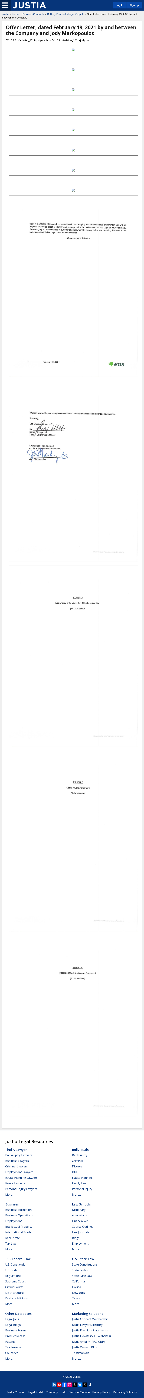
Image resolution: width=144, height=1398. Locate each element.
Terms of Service (79, 1392)
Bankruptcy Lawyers (18, 1155)
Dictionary (79, 1210)
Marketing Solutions (87, 1314)
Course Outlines (82, 1227)
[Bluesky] (80, 1384)
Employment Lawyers (19, 1172)
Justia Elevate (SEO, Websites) (91, 1336)
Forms (15, 14)
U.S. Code (11, 1270)
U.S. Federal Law (18, 1259)
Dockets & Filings (16, 1298)
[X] (85, 1384)
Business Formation (18, 1210)
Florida (76, 1287)
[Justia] (29, 5)
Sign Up (134, 5)
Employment (13, 1221)
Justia (5, 14)
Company (52, 1392)
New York (78, 1293)
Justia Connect (16, 1392)
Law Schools (81, 1204)
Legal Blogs (13, 1325)
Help (63, 1392)
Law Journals (80, 1232)
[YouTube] (59, 1384)
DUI (74, 1172)
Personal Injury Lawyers (21, 1189)
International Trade (18, 1232)
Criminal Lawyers (16, 1166)
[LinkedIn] (54, 1384)
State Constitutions (84, 1264)
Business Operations (19, 1215)
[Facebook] (64, 1384)
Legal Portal (35, 1392)
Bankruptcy (79, 1155)
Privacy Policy (101, 1392)
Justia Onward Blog (84, 1347)
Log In (119, 5)
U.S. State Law (83, 1259)
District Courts (14, 1293)
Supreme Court (15, 1281)
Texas (76, 1298)
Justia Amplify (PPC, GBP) (88, 1342)
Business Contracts (33, 14)
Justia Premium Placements (90, 1330)
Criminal (77, 1161)
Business (12, 1204)
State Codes (80, 1270)
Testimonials (80, 1353)
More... (9, 1194)
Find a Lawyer (16, 1150)
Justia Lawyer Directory (87, 1325)
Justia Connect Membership (90, 1319)
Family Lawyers (15, 1183)
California (78, 1281)
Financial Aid (80, 1221)
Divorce (77, 1166)
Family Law (79, 1183)
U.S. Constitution (16, 1264)
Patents (10, 1342)
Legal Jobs (12, 1319)
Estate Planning (82, 1178)
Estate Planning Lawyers (21, 1178)
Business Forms (15, 1330)
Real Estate (12, 1238)
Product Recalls (15, 1336)
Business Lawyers (17, 1161)
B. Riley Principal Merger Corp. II (65, 14)
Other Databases (18, 1314)
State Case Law (82, 1276)
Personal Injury (82, 1189)
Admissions (79, 1215)
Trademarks (13, 1347)
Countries (11, 1353)
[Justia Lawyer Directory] (90, 1384)
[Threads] (75, 1384)
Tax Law (10, 1243)
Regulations (13, 1276)
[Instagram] (69, 1384)
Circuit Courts (14, 1287)
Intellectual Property (18, 1227)
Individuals (80, 1150)
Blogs (76, 1238)
